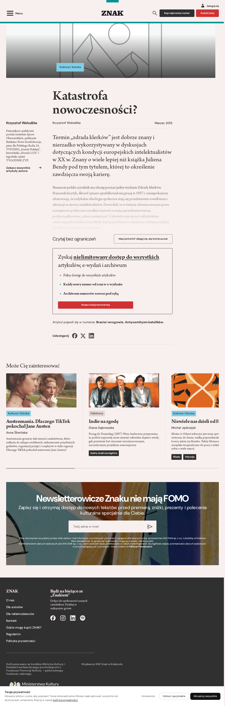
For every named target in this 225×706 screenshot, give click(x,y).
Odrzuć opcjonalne (174, 696)
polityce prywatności (65, 700)
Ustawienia (148, 696)
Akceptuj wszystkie (205, 696)
